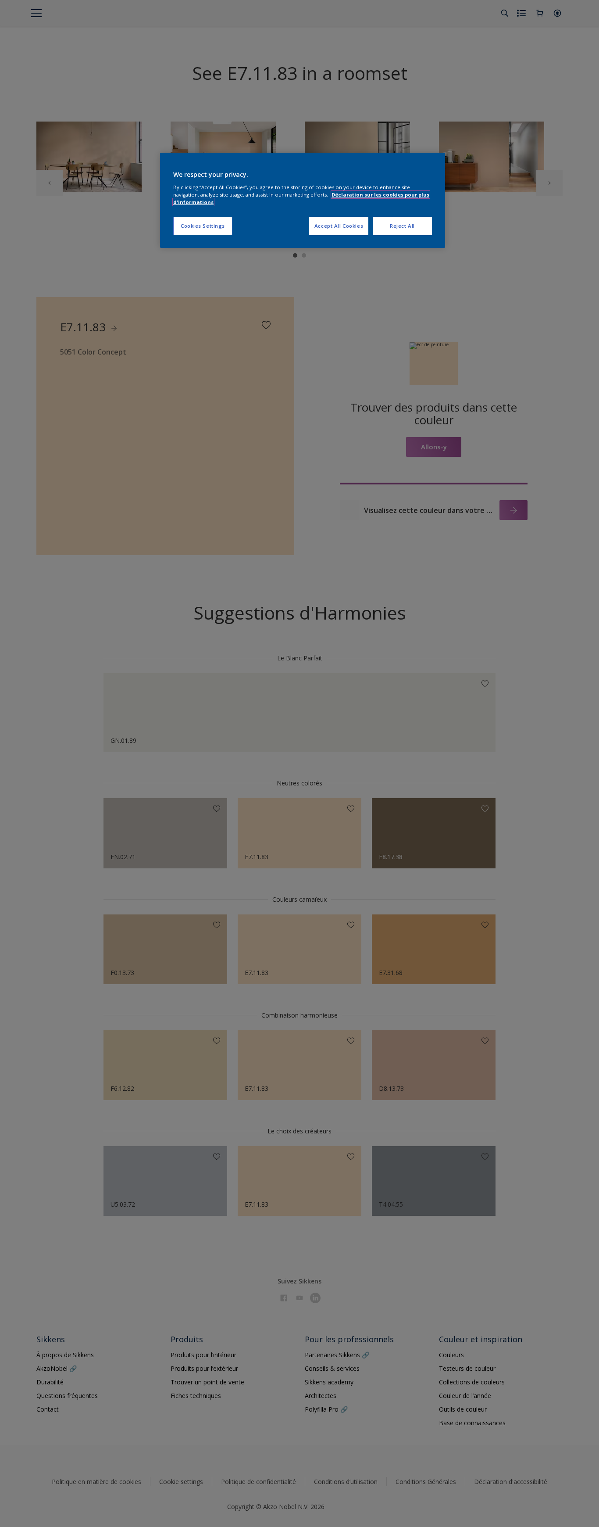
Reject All (402, 225)
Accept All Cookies (338, 225)
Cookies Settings (203, 225)
